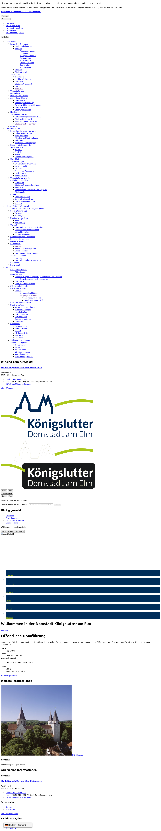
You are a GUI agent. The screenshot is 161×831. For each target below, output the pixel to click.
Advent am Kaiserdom (24, 171)
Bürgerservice (16, 274)
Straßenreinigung (22, 352)
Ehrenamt (24, 53)
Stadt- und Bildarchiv (23, 46)
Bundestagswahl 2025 (34, 300)
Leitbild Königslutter (23, 79)
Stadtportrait (15, 74)
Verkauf (18, 220)
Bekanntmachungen (18, 269)
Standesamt (15, 323)
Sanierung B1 (16, 265)
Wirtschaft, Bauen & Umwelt (17, 206)
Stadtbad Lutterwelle (24, 119)
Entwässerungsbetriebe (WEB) (28, 116)
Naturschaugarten (22, 234)
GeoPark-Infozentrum (24, 199)
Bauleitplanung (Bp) (18, 210)
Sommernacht (21, 175)
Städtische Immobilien (19, 218)
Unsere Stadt (11, 41)
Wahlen (18, 290)
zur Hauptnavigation (14, 28)
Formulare (19, 281)
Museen (18, 69)
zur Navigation (12, 30)
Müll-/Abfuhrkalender (19, 286)
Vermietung (20, 222)
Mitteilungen (20, 272)
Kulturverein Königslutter (21, 145)
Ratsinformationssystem (20, 302)
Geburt (18, 330)
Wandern (19, 187)
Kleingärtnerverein (28, 55)
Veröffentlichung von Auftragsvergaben (27, 208)
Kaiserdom (19, 140)
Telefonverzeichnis (23, 319)
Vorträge (19, 246)
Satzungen (19, 215)
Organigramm (21, 316)
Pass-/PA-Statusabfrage (25, 283)
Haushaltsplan (21, 312)
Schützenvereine (27, 62)
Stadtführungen (21, 135)
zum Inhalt (10, 23)
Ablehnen (5, 16)
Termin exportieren (9, 675)
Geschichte (19, 76)
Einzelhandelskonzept (19, 239)
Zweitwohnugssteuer (24, 356)
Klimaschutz (15, 243)
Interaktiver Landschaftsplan (27, 229)
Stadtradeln (20, 192)
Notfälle (18, 152)
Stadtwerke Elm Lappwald (26, 121)
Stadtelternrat (21, 107)
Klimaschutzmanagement (25, 248)
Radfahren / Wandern (19, 180)
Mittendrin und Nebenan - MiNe (28, 260)
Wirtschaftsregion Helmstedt (22, 236)
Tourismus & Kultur (14, 128)
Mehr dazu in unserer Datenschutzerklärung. (21, 11)
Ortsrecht (19, 321)
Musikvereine (25, 60)
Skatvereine (25, 65)
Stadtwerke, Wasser (18, 114)
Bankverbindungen (23, 309)
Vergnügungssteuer (23, 354)
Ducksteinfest (21, 173)
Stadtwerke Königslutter (25, 123)
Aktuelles (14, 126)
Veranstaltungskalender (20, 178)
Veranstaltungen (17, 91)
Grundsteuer (20, 347)
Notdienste (15, 112)
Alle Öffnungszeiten (9, 388)
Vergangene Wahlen (28, 295)
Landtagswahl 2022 (33, 297)
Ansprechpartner (22, 326)
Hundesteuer (20, 349)
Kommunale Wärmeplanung (27, 253)
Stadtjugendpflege (23, 109)
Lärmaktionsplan (22, 232)
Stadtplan (19, 88)
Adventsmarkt (21, 166)
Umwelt (13, 225)
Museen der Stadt (22, 196)
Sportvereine (25, 67)
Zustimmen (6, 19)
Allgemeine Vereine (28, 51)
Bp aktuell (19, 213)
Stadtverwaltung (17, 305)
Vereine (18, 48)
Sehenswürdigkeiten (23, 133)
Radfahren (19, 182)
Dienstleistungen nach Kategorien (34, 279)
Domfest (18, 168)
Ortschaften (20, 81)
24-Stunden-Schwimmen (25, 163)
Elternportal (20, 100)
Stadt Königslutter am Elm (21, 367)
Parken (18, 154)
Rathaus (9, 267)
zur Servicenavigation (15, 32)
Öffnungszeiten (21, 314)
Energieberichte (22, 250)
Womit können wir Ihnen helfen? (14, 504)
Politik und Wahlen (18, 288)
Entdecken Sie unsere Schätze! (23, 131)
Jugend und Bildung (18, 98)
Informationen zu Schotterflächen (29, 227)
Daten (17, 86)
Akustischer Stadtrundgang (26, 138)
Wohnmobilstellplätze (24, 156)
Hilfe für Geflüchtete (19, 95)
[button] (80, 720)
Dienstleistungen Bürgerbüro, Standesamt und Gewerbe (38, 276)
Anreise (18, 149)
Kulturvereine (25, 58)
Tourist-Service (16, 147)
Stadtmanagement (18, 255)
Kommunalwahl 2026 (28, 293)
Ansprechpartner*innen (25, 307)
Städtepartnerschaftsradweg (27, 185)
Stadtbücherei (21, 72)
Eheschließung (21, 328)
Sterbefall (19, 335)
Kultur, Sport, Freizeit (19, 44)
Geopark (18, 203)
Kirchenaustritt (21, 333)
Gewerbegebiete (17, 241)
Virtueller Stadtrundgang (25, 142)
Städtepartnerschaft (23, 84)
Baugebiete (15, 262)
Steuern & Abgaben (18, 342)
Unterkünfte (15, 159)
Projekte (18, 258)
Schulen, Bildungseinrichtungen (28, 105)
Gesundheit (15, 93)
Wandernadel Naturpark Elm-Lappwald (31, 189)
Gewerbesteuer (21, 344)
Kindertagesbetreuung (24, 102)
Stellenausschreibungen (20, 340)
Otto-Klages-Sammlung (25, 201)
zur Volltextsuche (13, 25)
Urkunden (19, 337)
